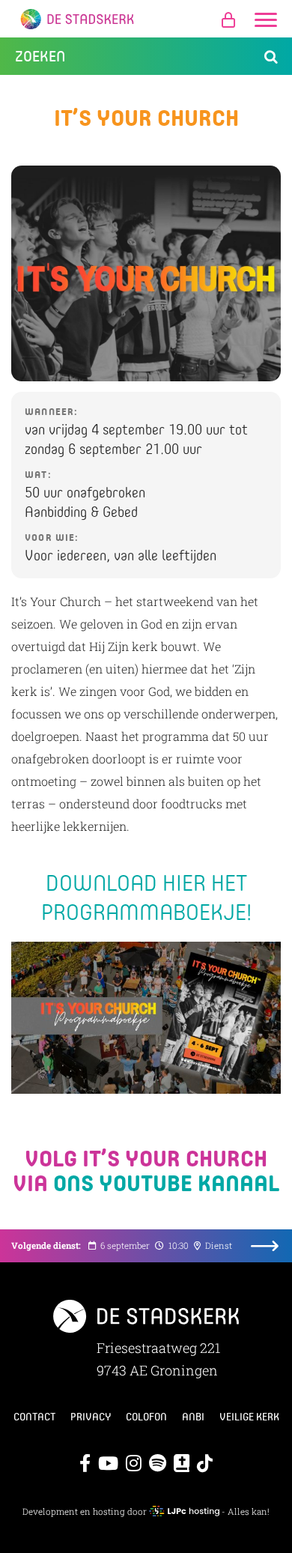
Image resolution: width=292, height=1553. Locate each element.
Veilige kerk (249, 1416)
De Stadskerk (146, 18)
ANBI (193, 1416)
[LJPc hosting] (184, 1511)
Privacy (90, 1416)
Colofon (146, 1416)
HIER (184, 882)
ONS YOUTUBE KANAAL (166, 1182)
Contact (34, 1416)
